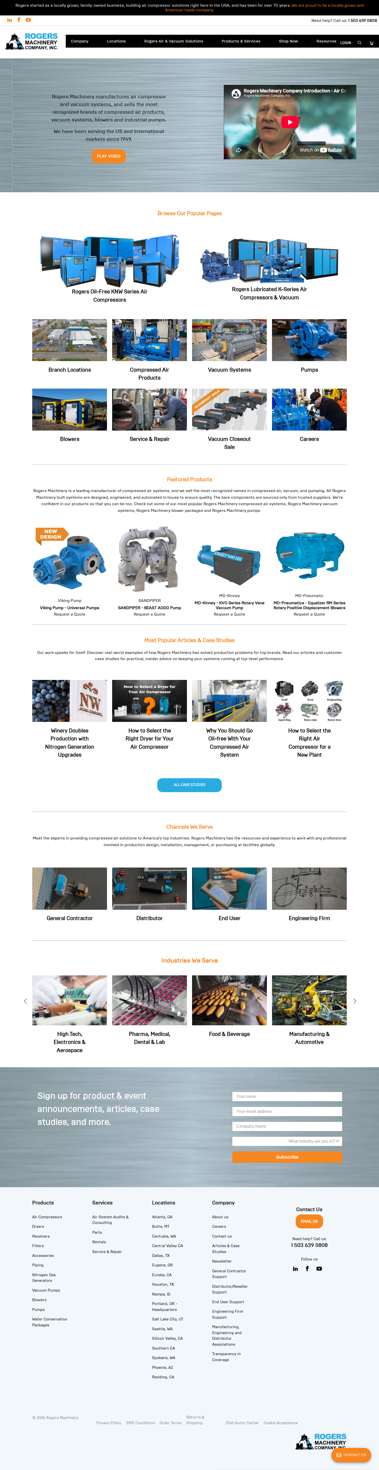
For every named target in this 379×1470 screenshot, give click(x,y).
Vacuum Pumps (46, 1290)
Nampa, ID (161, 1294)
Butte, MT (160, 1226)
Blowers (39, 1300)
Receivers (41, 1236)
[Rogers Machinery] (33, 42)
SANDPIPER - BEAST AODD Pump (149, 570)
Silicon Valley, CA (167, 1338)
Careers (219, 1226)
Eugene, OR (162, 1265)
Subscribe (287, 1157)
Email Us (309, 1221)
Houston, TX (163, 1284)
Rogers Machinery (62, 1417)
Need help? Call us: (344, 20)
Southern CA (163, 1348)
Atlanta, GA (162, 1217)
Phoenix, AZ (162, 1367)
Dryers (38, 1226)
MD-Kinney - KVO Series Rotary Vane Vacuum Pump (229, 576)
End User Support (228, 1302)
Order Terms (171, 1423)
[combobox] (285, 1141)
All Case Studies (189, 785)
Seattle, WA (162, 1329)
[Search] (359, 43)
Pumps (38, 1309)
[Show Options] (337, 1141)
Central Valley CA (167, 1246)
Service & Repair (107, 1251)
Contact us (222, 1236)
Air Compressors (47, 1217)
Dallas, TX (160, 1255)
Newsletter (222, 1261)
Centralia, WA (164, 1236)
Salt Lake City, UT (167, 1319)
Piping (38, 1265)
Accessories (43, 1255)
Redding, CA (163, 1377)
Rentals (99, 1242)
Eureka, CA (162, 1275)
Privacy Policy (108, 1423)
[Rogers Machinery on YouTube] (28, 20)
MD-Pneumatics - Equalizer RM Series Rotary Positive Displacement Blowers (309, 567)
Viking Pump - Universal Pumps (69, 570)
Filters (38, 1246)
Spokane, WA (163, 1357)
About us (220, 1217)
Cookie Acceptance (281, 1423)
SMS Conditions (140, 1423)
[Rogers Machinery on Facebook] (18, 20)
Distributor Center (242, 1423)
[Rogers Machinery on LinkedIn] (9, 20)
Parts (97, 1232)
